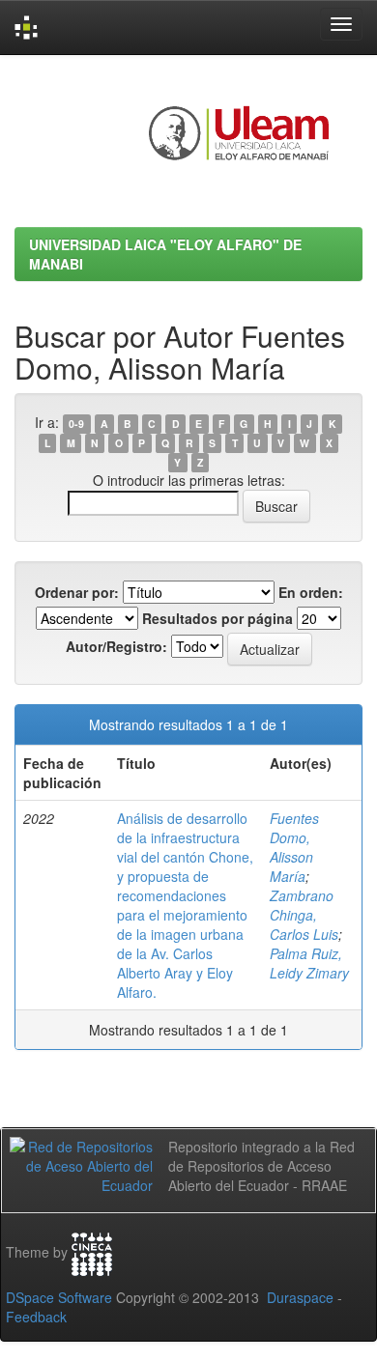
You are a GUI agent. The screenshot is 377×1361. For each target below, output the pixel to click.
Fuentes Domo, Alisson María (294, 847)
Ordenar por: (77, 592)
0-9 (76, 423)
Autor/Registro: (116, 646)
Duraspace (300, 1297)
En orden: (310, 592)
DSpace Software (59, 1297)
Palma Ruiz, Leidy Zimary (309, 963)
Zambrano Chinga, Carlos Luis (304, 915)
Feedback (36, 1316)
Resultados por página (217, 618)
